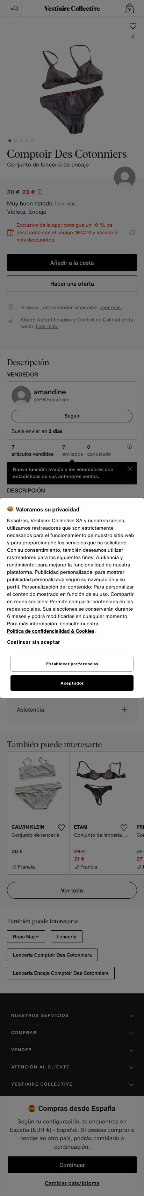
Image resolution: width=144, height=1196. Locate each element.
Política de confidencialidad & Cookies (50, 631)
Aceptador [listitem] (72, 683)
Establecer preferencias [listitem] (72, 664)
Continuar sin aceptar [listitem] (33, 642)
